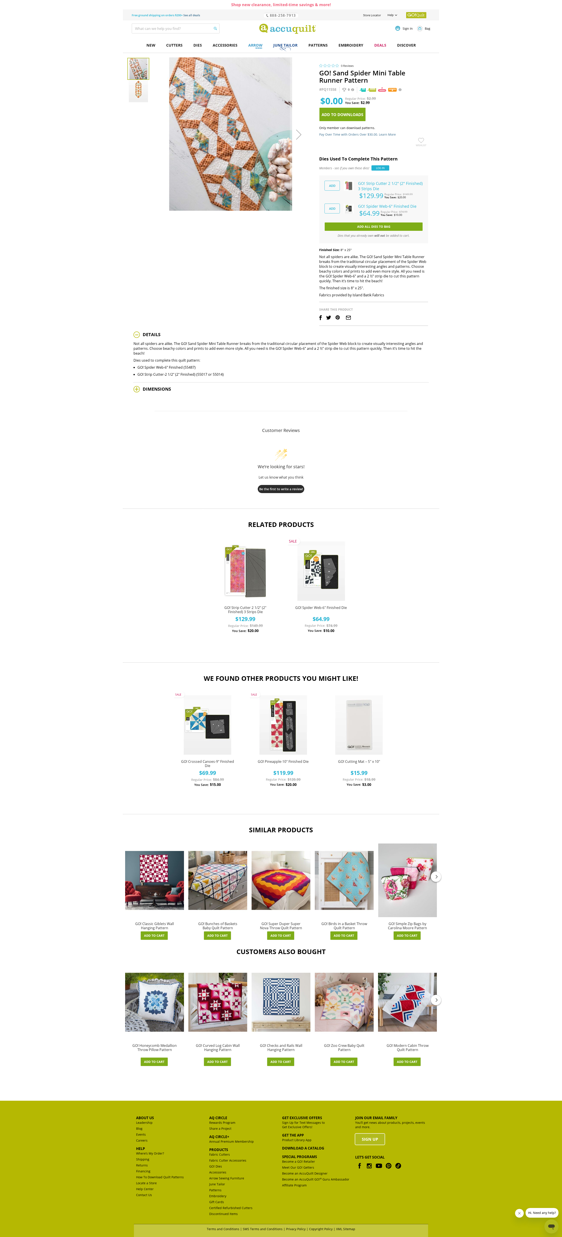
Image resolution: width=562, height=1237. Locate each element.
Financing (143, 1171)
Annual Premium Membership (231, 1141)
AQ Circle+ (219, 1136)
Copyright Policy (321, 1229)
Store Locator (372, 15)
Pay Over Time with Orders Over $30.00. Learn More (357, 134)
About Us (145, 1117)
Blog (139, 1128)
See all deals (191, 15)
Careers (142, 1140)
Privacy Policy (296, 1229)
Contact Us (144, 1195)
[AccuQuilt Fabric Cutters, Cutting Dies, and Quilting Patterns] (287, 29)
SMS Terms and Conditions (263, 1229)
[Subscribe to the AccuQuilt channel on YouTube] (379, 1169)
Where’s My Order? (150, 1153)
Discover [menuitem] (406, 45)
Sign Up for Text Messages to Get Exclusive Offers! (303, 1124)
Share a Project (220, 1128)
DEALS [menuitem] (380, 45)
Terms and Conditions (223, 1229)
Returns (142, 1165)
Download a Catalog (303, 1148)
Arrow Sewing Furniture (226, 1178)
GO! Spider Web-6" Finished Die (321, 607)
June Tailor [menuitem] (285, 45)
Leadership (144, 1122)
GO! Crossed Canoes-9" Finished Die (207, 763)
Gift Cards (216, 1202)
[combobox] (176, 28)
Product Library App (297, 1140)
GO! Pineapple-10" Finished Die (283, 761)
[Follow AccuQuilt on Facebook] (359, 1169)
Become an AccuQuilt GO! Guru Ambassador (315, 1179)
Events (141, 1134)
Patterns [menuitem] (318, 45)
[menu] (281, 45)
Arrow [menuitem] (255, 45)
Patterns (215, 1190)
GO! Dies (215, 1166)
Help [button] (390, 15)
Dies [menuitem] (197, 45)
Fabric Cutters (219, 1154)
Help (140, 1148)
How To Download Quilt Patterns (160, 1177)
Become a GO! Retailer (298, 1161)
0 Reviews (347, 65)
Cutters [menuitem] (174, 45)
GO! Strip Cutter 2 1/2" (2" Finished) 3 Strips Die (245, 609)
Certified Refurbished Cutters (230, 1208)
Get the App (293, 1135)
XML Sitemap (345, 1229)
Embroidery (217, 1196)
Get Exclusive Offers (302, 1117)
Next (436, 876)
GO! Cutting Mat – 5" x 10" (359, 761)
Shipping (142, 1159)
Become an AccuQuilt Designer (305, 1173)
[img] (320, 65)
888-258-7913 (282, 15)
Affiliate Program (294, 1185)
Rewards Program (222, 1122)
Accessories (217, 1172)
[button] (299, 134)
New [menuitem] (150, 45)
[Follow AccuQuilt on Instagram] (369, 1169)
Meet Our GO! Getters (298, 1167)
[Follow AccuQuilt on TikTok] (398, 1169)
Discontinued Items (223, 1214)
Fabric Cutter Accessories (227, 1160)
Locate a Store (146, 1183)
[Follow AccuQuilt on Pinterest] (388, 1169)
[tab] (281, 334)
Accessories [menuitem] (225, 45)
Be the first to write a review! (281, 489)
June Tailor (217, 1184)
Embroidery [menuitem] (351, 45)
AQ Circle (218, 1117)
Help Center (145, 1189)
